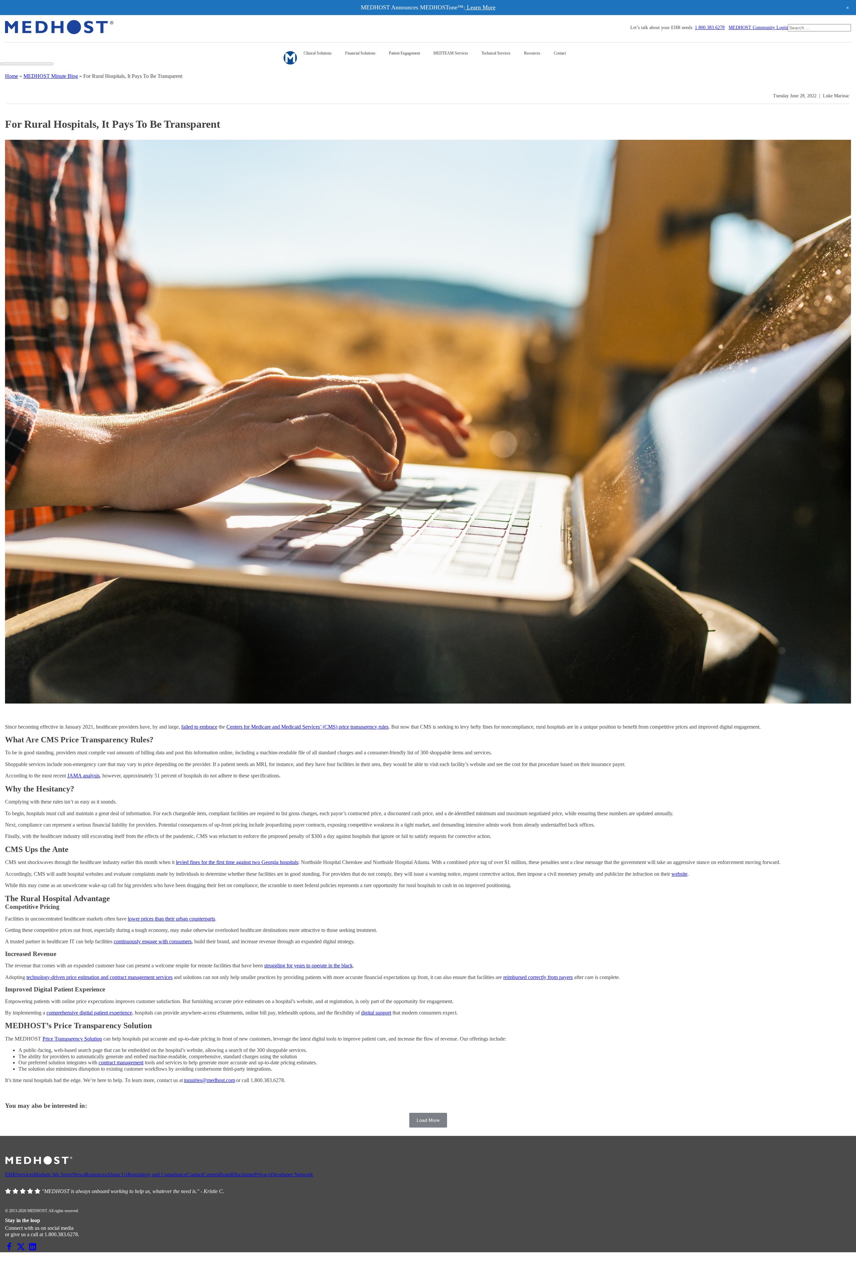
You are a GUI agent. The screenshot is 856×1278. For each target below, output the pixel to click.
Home (11, 76)
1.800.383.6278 (710, 27)
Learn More (480, 7)
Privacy (263, 1174)
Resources (96, 1174)
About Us (117, 1174)
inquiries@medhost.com (209, 1080)
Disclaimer (243, 1174)
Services (25, 1174)
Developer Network (292, 1174)
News (79, 1174)
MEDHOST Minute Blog (50, 76)
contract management (121, 1062)
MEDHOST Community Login (758, 27)
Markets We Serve (53, 1174)
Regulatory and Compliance (157, 1174)
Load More (428, 1120)
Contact (195, 1174)
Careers (211, 1174)
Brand (225, 1174)
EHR (10, 1174)
